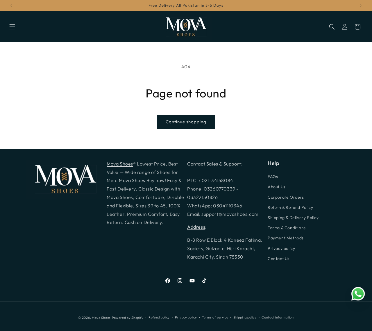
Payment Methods (286, 238)
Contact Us (278, 258)
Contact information (278, 317)
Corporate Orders (286, 197)
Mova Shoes (120, 164)
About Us (276, 186)
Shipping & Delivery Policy (293, 217)
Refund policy (159, 317)
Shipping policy (245, 317)
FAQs (273, 176)
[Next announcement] (360, 5)
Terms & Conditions (287, 227)
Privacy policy (281, 248)
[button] (12, 26)
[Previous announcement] (11, 5)
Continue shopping (186, 121)
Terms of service (215, 317)
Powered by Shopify (128, 318)
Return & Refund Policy (290, 207)
